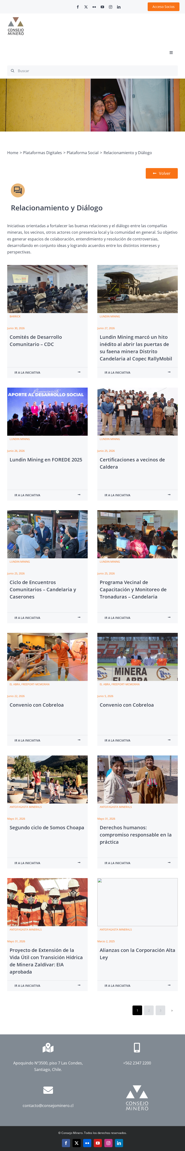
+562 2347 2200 (137, 1063)
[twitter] (86, 7)
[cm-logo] (15, 19)
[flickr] (94, 7)
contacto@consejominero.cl (48, 1105)
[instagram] (110, 7)
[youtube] (102, 7)
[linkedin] (118, 7)
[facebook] (77, 7)
